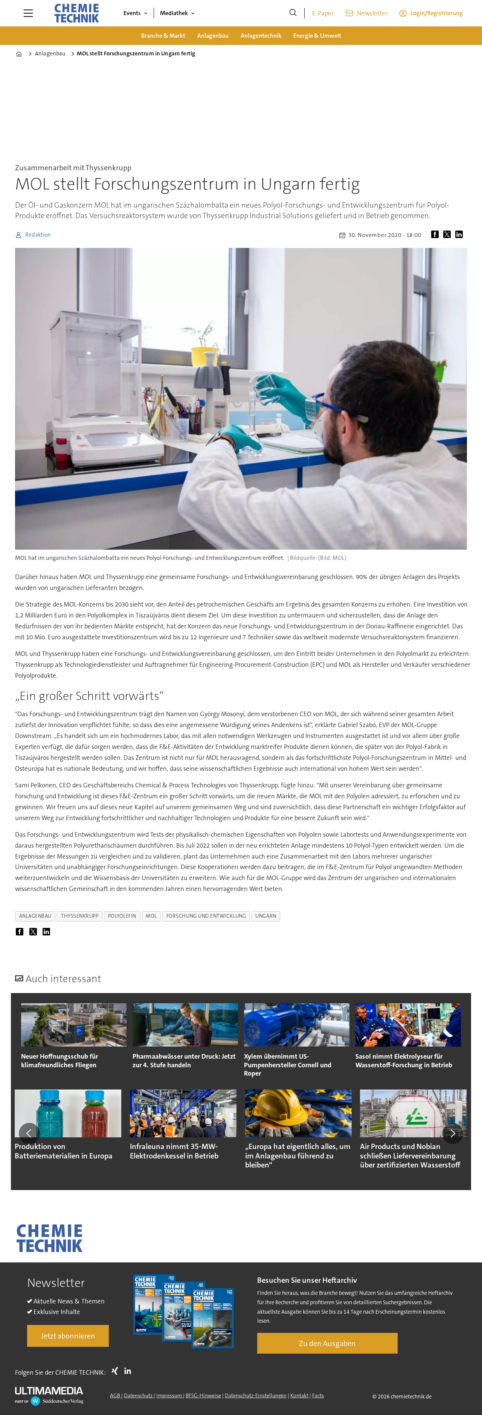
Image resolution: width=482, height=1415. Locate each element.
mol (151, 916)
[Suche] (292, 13)
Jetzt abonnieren (68, 1336)
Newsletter (372, 13)
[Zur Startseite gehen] (76, 13)
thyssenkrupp (80, 916)
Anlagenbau (213, 36)
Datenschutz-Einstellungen (256, 1395)
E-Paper (323, 13)
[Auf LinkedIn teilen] (460, 235)
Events (132, 13)
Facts (318, 1395)
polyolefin (122, 916)
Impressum (169, 1395)
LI (129, 1371)
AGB (115, 1395)
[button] (29, 1133)
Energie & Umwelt (317, 36)
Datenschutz (139, 1395)
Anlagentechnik (261, 36)
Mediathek (174, 13)
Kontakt (299, 1395)
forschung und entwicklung (206, 916)
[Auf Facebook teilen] (436, 235)
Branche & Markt (163, 36)
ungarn (265, 916)
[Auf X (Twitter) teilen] (448, 235)
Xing (116, 1371)
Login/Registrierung (436, 13)
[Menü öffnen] (28, 13)
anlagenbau (35, 916)
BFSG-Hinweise (203, 1395)
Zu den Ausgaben (327, 1343)
